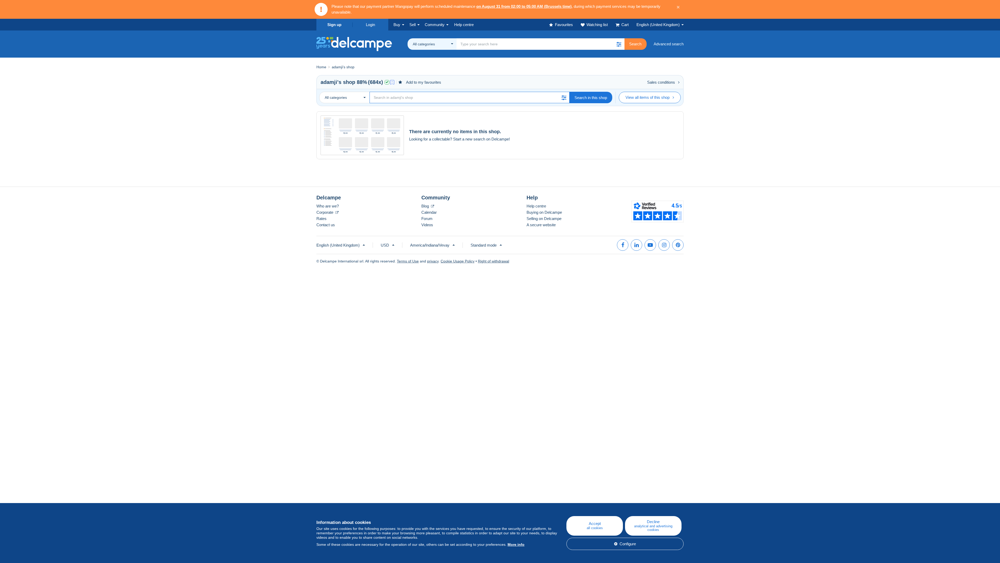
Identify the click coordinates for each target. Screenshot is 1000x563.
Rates (321, 218)
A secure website (541, 225)
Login (370, 24)
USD (385, 245)
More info (516, 544)
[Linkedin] (636, 245)
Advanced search (669, 44)
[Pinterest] (678, 245)
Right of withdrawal (493, 261)
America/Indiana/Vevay (429, 245)
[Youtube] (650, 245)
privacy (433, 261)
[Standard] (392, 82)
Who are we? (327, 206)
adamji (329, 82)
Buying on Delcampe (544, 212)
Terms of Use (408, 261)
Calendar (429, 212)
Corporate (325, 212)
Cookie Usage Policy (457, 261)
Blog (425, 206)
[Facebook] (622, 245)
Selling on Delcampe (544, 218)
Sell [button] (412, 24)
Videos (427, 225)
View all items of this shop (648, 97)
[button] (618, 44)
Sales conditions (661, 82)
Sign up (334, 24)
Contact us (325, 225)
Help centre (536, 206)
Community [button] (435, 24)
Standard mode (484, 245)
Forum (427, 218)
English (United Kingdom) (658, 24)
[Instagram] (664, 245)
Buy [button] (396, 24)
